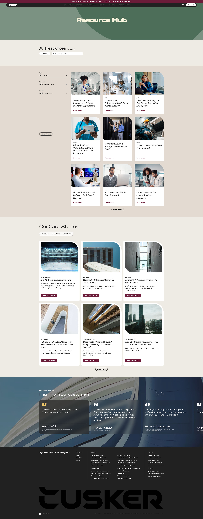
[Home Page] (13, 5)
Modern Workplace (123, 455)
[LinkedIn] (40, 514)
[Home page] (101, 498)
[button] (53, 75)
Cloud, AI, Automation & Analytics (128, 468)
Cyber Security (95, 468)
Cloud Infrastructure (97, 455)
